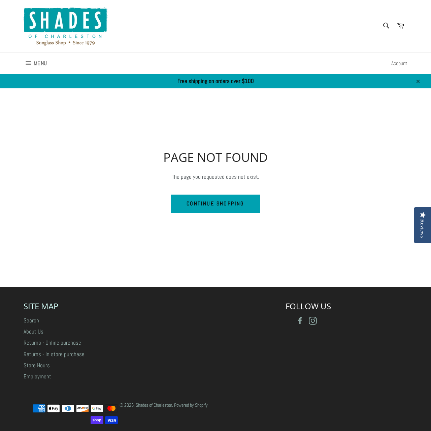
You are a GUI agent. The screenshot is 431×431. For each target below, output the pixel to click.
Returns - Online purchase (52, 342)
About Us (33, 331)
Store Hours (37, 365)
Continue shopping (215, 203)
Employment (37, 376)
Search (31, 320)
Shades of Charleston (154, 405)
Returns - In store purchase (54, 354)
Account (399, 63)
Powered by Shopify (191, 405)
